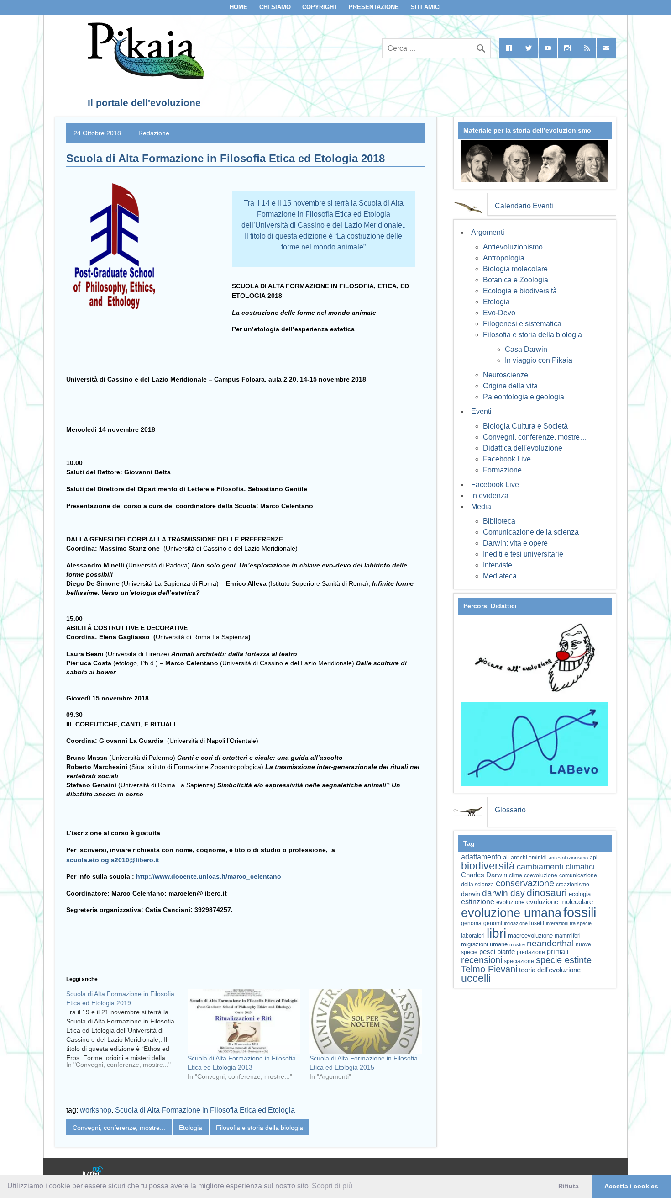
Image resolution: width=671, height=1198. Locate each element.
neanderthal (550, 943)
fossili (579, 912)
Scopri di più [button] (332, 1186)
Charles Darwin (484, 875)
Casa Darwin (526, 349)
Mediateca (500, 576)
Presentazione (374, 7)
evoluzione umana (511, 913)
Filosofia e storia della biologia (259, 1127)
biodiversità (488, 866)
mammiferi (568, 936)
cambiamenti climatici (556, 866)
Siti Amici (426, 7)
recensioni (481, 960)
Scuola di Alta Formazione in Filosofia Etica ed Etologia (205, 1110)
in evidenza (489, 495)
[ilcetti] (93, 1172)
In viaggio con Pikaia (538, 360)
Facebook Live (507, 459)
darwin (470, 893)
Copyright (319, 7)
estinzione (477, 901)
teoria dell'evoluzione (550, 970)
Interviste (497, 565)
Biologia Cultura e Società (525, 426)
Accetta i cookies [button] (631, 1186)
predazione (531, 952)
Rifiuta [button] (568, 1186)
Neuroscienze (505, 375)
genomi (492, 923)
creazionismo (572, 884)
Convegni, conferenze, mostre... (119, 1127)
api (594, 857)
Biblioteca (499, 521)
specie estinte (564, 960)
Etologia (190, 1127)
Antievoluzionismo (513, 247)
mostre (517, 944)
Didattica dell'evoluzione (522, 448)
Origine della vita (510, 386)
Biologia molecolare (515, 269)
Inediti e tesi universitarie (523, 554)
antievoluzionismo (568, 857)
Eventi (481, 411)
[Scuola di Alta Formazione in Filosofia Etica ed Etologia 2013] (244, 1021)
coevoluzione (540, 875)
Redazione (153, 133)
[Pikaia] (144, 77)
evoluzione (510, 902)
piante (506, 951)
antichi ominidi (529, 857)
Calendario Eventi (524, 206)
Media (481, 506)
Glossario (510, 810)
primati (558, 951)
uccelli (476, 978)
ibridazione (516, 923)
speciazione (519, 961)
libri (496, 933)
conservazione (525, 883)
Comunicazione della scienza (531, 532)
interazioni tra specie (569, 923)
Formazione (502, 470)
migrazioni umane (484, 944)
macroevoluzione (530, 935)
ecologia (580, 894)
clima (515, 875)
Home (238, 7)
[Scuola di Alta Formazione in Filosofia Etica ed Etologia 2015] (365, 1021)
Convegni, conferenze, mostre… (535, 437)
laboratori (473, 935)
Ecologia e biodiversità (520, 291)
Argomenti (487, 232)
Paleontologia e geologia (523, 397)
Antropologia (503, 258)
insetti (536, 923)
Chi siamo (275, 7)
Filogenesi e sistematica (522, 324)
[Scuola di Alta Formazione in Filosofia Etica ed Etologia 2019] (127, 1032)
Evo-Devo (499, 313)
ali (506, 857)
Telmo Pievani (489, 969)
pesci (487, 951)
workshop (95, 1110)
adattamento (481, 857)
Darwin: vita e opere (515, 543)
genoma (471, 923)
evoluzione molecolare (559, 902)
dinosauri (547, 892)
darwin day (503, 893)
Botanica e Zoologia (515, 280)
